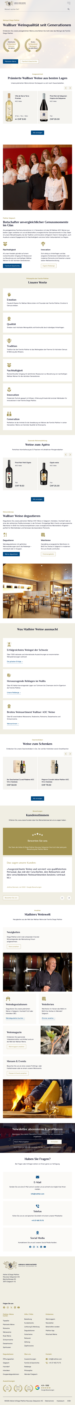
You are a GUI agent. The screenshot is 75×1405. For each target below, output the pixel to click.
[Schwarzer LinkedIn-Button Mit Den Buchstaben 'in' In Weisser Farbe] (41, 1247)
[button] (62, 898)
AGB (52, 1147)
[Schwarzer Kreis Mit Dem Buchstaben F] (30, 1247)
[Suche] (69, 9)
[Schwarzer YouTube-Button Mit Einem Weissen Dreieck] (45, 1247)
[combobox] (36, 9)
